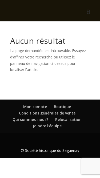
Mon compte (35, 106)
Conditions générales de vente (47, 113)
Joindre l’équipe (47, 125)
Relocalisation (68, 119)
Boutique (62, 106)
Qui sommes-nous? (30, 119)
